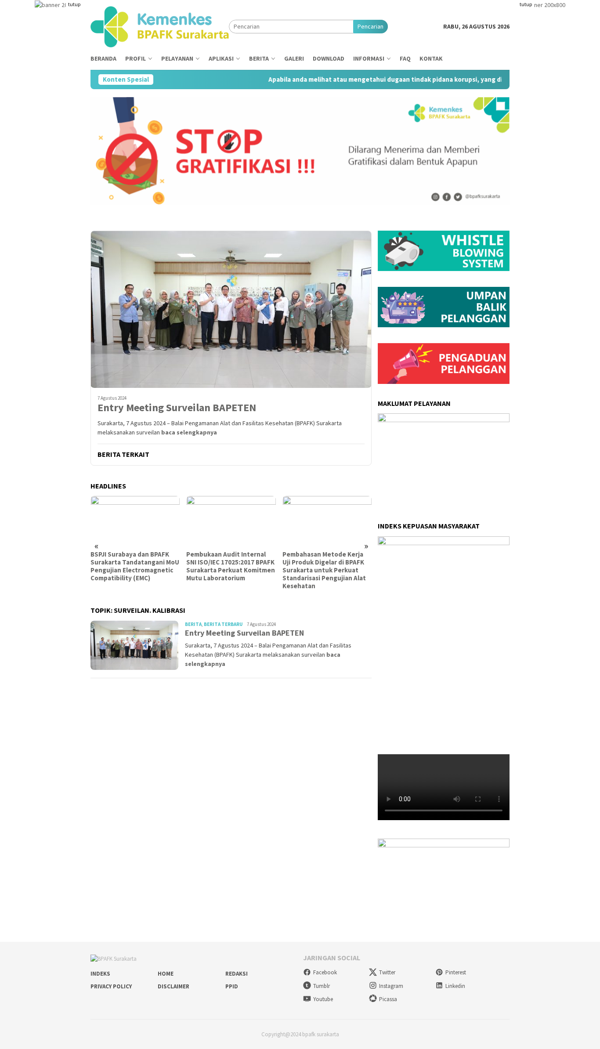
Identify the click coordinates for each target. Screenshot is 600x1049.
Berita (193, 624)
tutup (74, 4)
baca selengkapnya (189, 432)
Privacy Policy (111, 986)
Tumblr (321, 986)
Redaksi (236, 973)
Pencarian (370, 26)
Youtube (323, 999)
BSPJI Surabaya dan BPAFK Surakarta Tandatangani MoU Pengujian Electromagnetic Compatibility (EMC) (134, 566)
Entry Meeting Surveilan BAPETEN (177, 408)
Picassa (388, 999)
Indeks (100, 973)
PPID (231, 986)
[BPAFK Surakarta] (159, 26)
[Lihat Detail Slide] (444, 866)
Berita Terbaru (223, 624)
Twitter (387, 972)
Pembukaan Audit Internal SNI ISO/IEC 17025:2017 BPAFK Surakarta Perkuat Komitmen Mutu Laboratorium (230, 566)
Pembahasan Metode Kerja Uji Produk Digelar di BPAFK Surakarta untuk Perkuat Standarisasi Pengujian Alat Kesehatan (324, 570)
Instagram (391, 986)
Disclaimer (173, 986)
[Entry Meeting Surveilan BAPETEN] (231, 309)
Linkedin (455, 986)
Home (165, 973)
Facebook (325, 972)
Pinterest (455, 972)
